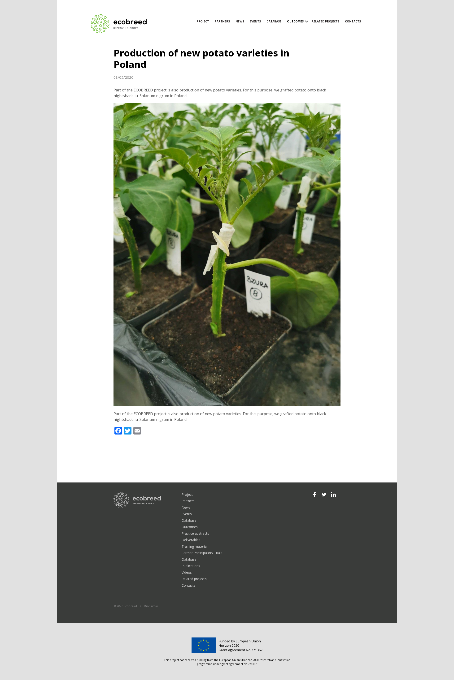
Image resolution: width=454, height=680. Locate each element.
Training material (194, 546)
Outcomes (295, 21)
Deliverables (191, 540)
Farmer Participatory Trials (202, 553)
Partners (222, 21)
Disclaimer (151, 606)
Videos (187, 572)
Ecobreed (119, 23)
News (240, 21)
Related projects (325, 21)
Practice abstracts (195, 533)
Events (255, 21)
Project (202, 21)
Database (273, 21)
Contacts (353, 21)
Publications (191, 566)
